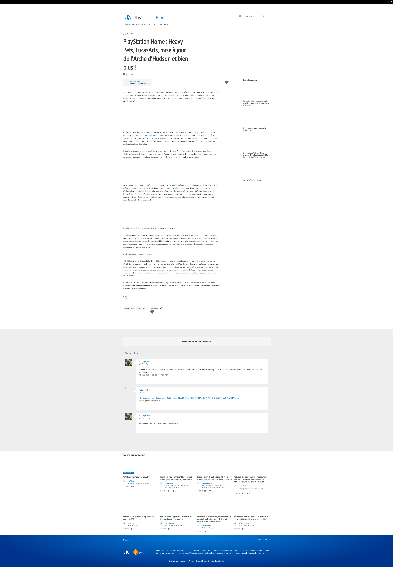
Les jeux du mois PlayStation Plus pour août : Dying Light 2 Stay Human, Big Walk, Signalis (176, 478)
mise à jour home (129, 308)
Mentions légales (218, 561)
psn (144, 308)
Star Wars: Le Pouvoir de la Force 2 (144, 135)
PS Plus (152, 24)
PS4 (137, 24)
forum (141, 191)
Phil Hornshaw (169, 523)
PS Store (144, 24)
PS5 (126, 24)
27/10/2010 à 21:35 (145, 364)
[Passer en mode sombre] (240, 16)
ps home (138, 308)
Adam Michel (169, 483)
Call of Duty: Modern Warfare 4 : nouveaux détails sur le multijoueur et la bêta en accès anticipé (252, 517)
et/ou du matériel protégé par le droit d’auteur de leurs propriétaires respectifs (218, 553)
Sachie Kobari (206, 526)
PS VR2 (132, 24)
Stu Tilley (131, 481)
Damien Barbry (135, 81)
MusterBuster (175, 185)
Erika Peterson (207, 483)
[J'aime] (132, 486)
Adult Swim (135, 228)
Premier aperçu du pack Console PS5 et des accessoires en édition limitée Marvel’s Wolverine (214, 478)
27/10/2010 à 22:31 (145, 392)
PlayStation (149, 17)
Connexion (249, 16)
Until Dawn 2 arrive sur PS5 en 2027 (136, 477)
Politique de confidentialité (199, 561)
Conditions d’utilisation (177, 561)
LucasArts (164, 132)
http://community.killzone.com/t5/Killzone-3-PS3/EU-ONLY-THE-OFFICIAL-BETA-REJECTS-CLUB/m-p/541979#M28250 (189, 398)
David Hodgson (244, 523)
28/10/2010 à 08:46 (146, 418)
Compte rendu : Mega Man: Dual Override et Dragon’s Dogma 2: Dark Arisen (175, 517)
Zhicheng (131, 523)
